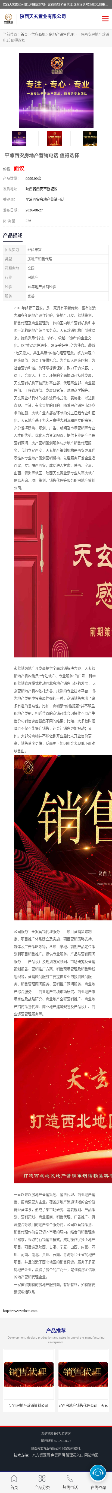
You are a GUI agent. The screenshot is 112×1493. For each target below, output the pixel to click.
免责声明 (58, 1455)
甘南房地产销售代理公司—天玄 (83, 1406)
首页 (24, 34)
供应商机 (38, 34)
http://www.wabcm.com (20, 1311)
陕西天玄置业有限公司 (46, 1448)
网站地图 (91, 1455)
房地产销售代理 (61, 34)
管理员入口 (74, 1455)
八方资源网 (41, 1455)
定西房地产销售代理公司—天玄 (29, 1406)
